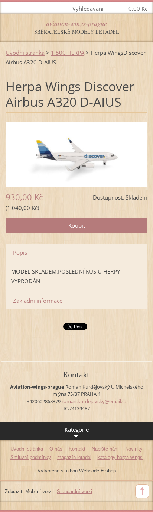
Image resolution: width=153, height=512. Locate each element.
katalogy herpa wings (120, 457)
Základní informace (37, 300)
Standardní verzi (74, 491)
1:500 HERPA (67, 52)
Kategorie (77, 429)
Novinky (134, 449)
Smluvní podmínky (30, 457)
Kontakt (77, 449)
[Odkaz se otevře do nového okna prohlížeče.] (76, 153)
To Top (142, 491)
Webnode (89, 470)
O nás (55, 449)
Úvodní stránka (25, 52)
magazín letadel (74, 457)
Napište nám (105, 449)
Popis (20, 252)
